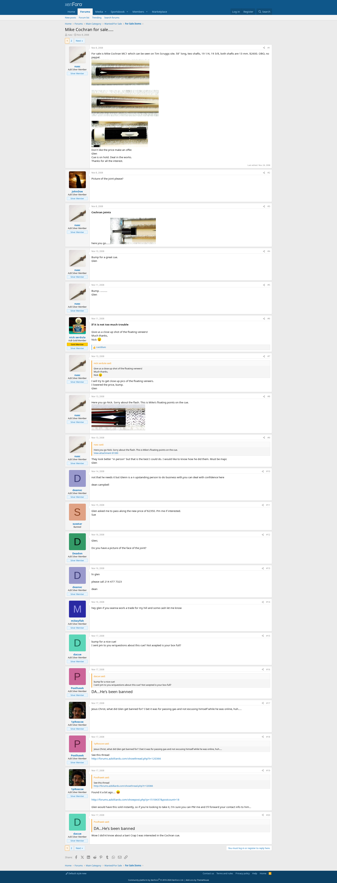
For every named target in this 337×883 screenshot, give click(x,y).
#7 (268, 356)
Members (138, 11)
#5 (268, 284)
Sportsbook (118, 11)
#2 (268, 172)
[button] (105, 11)
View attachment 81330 (106, 453)
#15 (268, 635)
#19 (268, 770)
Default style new (77, 873)
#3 (268, 206)
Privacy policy (243, 873)
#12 (268, 534)
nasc (70, 34)
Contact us (208, 873)
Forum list (84, 17)
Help (254, 873)
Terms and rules (224, 873)
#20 (268, 815)
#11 (268, 504)
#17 (268, 703)
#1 (268, 47)
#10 (268, 471)
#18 (268, 736)
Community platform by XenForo (156, 880)
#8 (268, 396)
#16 (268, 669)
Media (99, 11)
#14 (268, 601)
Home (71, 11)
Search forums (111, 17)
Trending (96, 17)
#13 (268, 568)
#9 (268, 437)
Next (78, 40)
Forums (85, 11)
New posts (70, 17)
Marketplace (159, 11)
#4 (268, 251)
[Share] (264, 48)
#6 (268, 318)
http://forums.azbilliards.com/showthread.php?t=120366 (126, 758)
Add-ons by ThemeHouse (197, 880)
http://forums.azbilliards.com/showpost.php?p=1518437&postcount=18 (135, 799)
